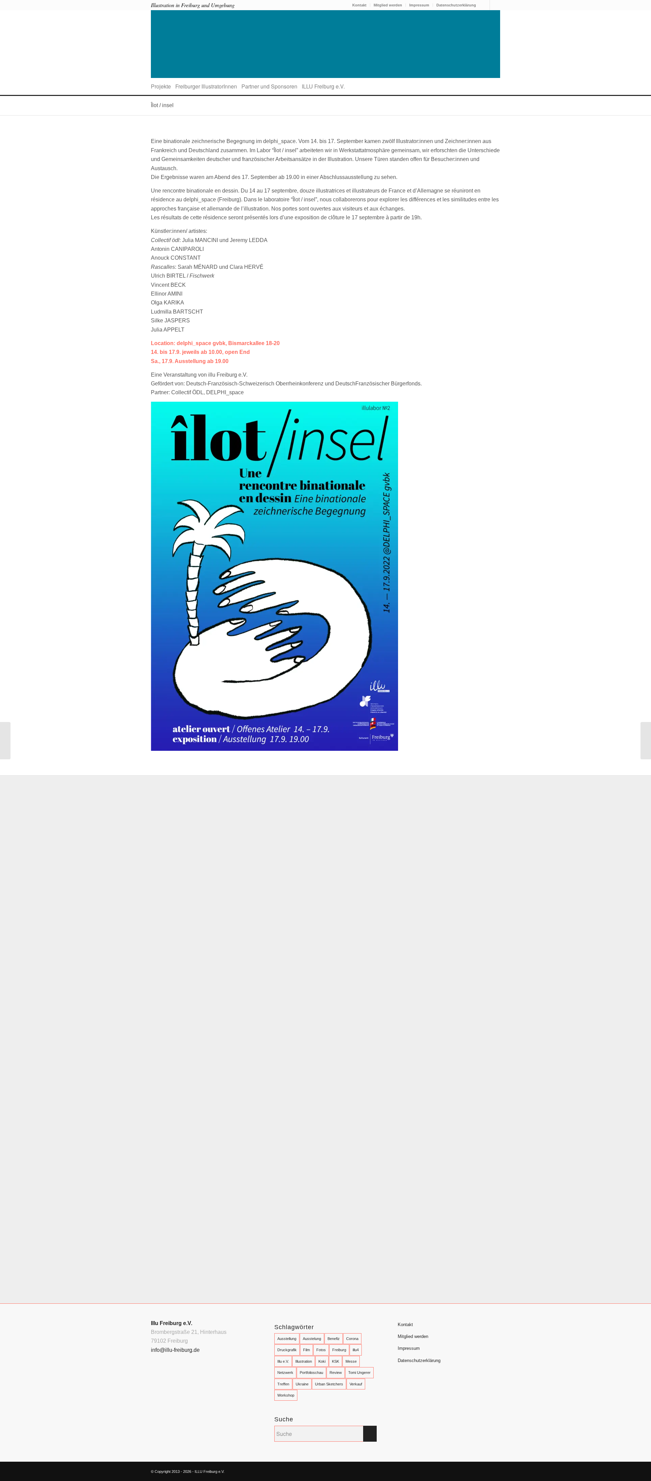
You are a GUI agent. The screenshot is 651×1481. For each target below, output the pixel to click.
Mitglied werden (388, 5)
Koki (322, 1361)
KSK (335, 1361)
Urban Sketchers (329, 1384)
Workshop (285, 1395)
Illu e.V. (283, 1361)
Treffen (283, 1384)
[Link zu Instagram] (495, 5)
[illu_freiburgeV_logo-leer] (325, 44)
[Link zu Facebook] (485, 5)
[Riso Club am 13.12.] (645, 740)
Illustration (303, 1361)
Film (306, 1350)
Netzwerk (285, 1372)
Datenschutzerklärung (456, 5)
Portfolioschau (311, 1372)
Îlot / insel (162, 105)
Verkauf (356, 1384)
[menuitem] (359, 5)
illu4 (356, 1350)
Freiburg (339, 1350)
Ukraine (302, 1384)
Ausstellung (286, 1339)
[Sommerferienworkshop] (5, 740)
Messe (351, 1361)
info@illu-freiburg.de (175, 1350)
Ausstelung (312, 1339)
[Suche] (498, 86)
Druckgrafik (287, 1350)
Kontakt (359, 5)
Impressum (419, 5)
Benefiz (334, 1339)
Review (336, 1372)
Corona (352, 1339)
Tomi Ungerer (359, 1372)
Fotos (321, 1350)
